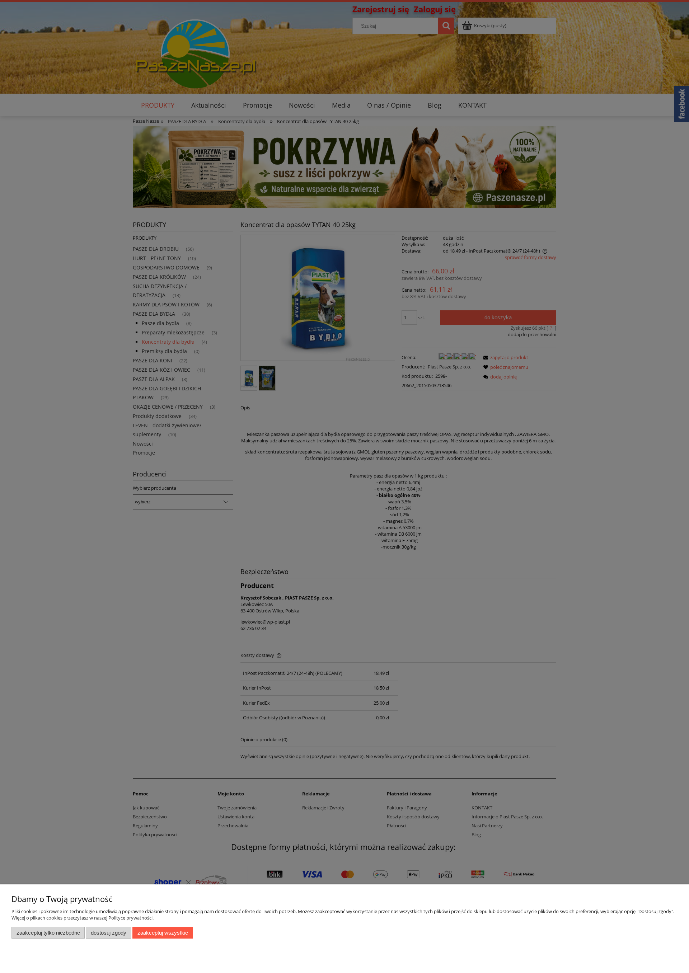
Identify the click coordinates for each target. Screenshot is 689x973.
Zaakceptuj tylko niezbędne (48, 933)
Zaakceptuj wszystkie (162, 933)
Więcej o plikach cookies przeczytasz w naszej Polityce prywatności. (82, 918)
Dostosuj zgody (108, 933)
